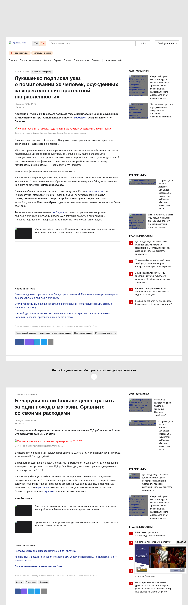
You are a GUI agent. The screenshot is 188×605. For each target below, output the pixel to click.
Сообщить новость (167, 43)
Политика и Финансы (30, 60)
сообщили (58, 212)
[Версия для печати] (50, 342)
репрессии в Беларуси (105, 333)
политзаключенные (83, 333)
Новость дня (22, 72)
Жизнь (47, 60)
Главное (13, 60)
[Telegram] (37, 342)
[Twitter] (44, 342)
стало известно (95, 191)
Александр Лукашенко (26, 333)
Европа (57, 60)
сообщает (80, 117)
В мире (67, 60)
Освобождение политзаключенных (55, 333)
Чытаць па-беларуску (41, 72)
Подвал (96, 60)
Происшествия (81, 60)
